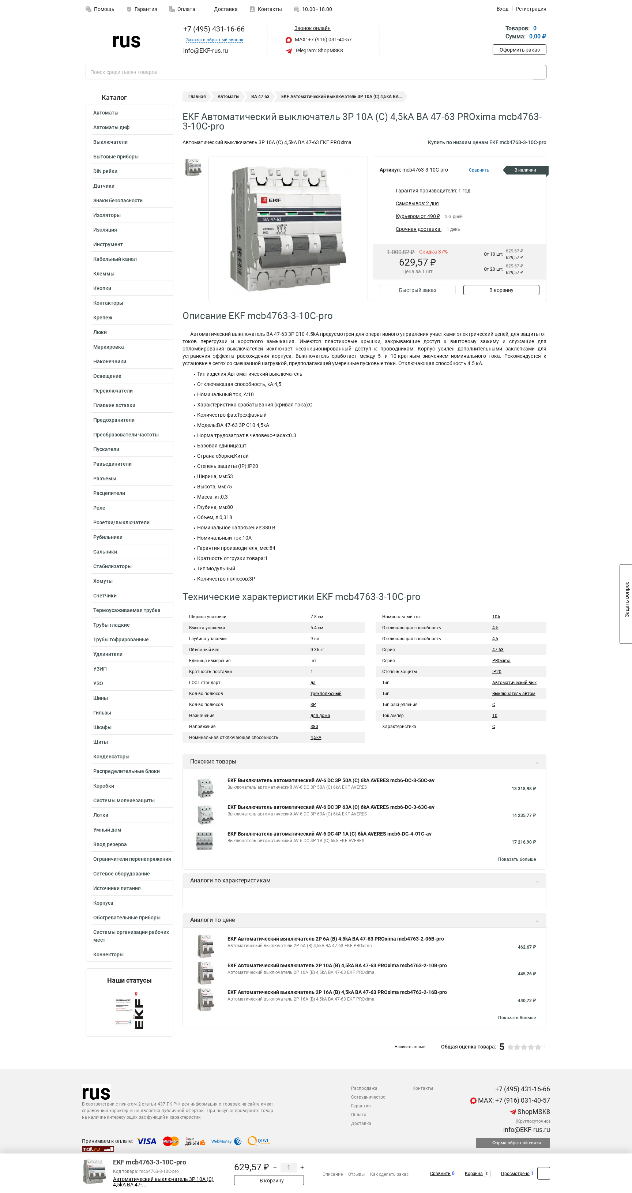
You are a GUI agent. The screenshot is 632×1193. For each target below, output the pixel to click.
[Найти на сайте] (539, 72)
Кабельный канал (115, 259)
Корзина (474, 1173)
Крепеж (102, 317)
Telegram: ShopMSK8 (318, 50)
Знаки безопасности (118, 200)
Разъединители (112, 464)
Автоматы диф (111, 127)
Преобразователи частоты (126, 435)
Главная (197, 96)
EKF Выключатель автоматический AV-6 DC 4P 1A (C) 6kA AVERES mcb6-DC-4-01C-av (329, 834)
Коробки (103, 786)
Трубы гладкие (111, 625)
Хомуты (103, 581)
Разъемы (104, 478)
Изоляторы (107, 215)
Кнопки (102, 288)
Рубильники (108, 537)
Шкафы (102, 727)
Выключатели (110, 142)
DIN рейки (105, 171)
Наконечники (109, 361)
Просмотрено (515, 1173)
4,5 (495, 638)
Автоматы (105, 113)
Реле (99, 508)
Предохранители (114, 420)
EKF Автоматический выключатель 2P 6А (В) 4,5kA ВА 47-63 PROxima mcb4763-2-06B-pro (335, 939)
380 (314, 726)
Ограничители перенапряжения (132, 859)
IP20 (496, 671)
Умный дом (107, 830)
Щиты (100, 742)
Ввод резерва (110, 844)
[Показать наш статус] (129, 1010)
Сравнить (440, 1173)
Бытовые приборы (116, 157)
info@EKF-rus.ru (526, 1129)
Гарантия (146, 9)
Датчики (103, 186)
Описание (333, 1174)
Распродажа (364, 1088)
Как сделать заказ (389, 1174)
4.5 (495, 627)
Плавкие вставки (114, 405)
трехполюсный (326, 693)
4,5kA (316, 737)
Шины (100, 698)
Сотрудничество (368, 1097)
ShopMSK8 (533, 1111)
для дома (320, 715)
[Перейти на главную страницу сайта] (127, 40)
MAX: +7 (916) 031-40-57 (323, 39)
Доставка (225, 9)
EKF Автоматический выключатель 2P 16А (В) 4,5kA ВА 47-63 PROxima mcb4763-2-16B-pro (337, 992)
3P (313, 704)
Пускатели (106, 449)
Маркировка (108, 347)
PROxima (501, 660)
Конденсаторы (111, 756)
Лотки (100, 815)
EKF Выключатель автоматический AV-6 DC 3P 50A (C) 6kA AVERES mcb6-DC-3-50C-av (330, 780)
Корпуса (103, 903)
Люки (100, 332)
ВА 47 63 (260, 96)
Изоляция (105, 230)
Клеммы (103, 274)
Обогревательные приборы (127, 917)
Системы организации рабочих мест (131, 936)
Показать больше (517, 859)
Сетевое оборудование (121, 874)
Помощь (104, 9)
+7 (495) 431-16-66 (213, 29)
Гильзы (102, 713)
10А (496, 616)
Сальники (105, 552)
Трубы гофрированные (121, 639)
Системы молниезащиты (124, 800)
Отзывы (356, 1174)
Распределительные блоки (126, 771)
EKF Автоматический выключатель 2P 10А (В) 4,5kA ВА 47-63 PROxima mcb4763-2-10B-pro (337, 965)
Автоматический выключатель (524, 682)
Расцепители (109, 493)
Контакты (270, 9)
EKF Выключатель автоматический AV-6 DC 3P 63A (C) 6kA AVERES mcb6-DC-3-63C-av (330, 807)
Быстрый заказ (417, 290)
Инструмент (108, 244)
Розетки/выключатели (121, 522)
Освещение (107, 376)
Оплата (186, 9)
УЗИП (100, 669)
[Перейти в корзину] (498, 33)
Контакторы (108, 303)
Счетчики (105, 596)
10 (494, 715)
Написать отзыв (410, 1046)
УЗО (98, 683)
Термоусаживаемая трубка (127, 610)
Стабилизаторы (112, 566)
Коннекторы (108, 954)
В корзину (501, 290)
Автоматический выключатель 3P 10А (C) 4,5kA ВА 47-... (163, 1182)
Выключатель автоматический (524, 693)
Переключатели (113, 391)
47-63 (498, 649)
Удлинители (108, 654)
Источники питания (117, 888)
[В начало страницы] (543, 1173)
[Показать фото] (193, 168)
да (313, 682)
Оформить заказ (520, 50)
